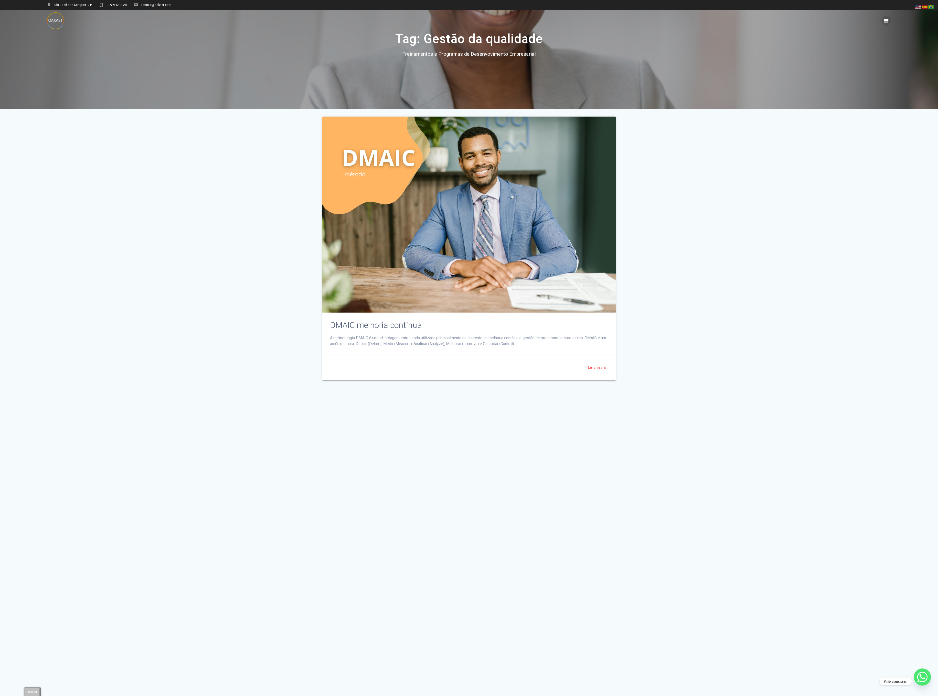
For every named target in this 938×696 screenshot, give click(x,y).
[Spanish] (925, 6)
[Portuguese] (931, 6)
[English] (918, 6)
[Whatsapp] (922, 681)
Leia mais (597, 368)
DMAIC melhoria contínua (376, 325)
